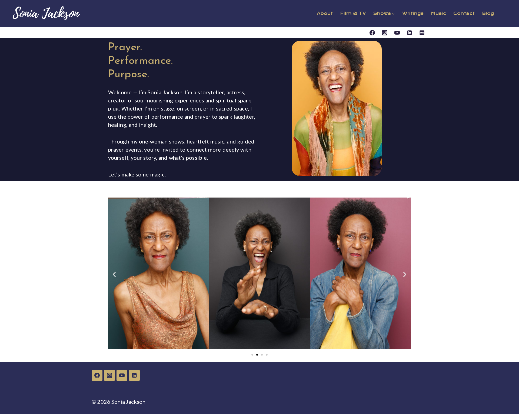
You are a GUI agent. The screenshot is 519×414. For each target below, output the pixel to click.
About (325, 13)
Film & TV (353, 13)
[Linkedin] (409, 32)
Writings (413, 13)
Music (438, 13)
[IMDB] (422, 32)
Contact (464, 13)
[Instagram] (384, 32)
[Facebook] (372, 32)
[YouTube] (397, 32)
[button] (114, 274)
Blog (488, 13)
